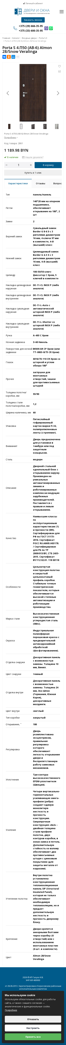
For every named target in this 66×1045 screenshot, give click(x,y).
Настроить (33, 1028)
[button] (58, 93)
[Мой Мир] (13, 57)
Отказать (33, 1019)
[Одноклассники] (9, 57)
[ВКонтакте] (4, 57)
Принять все (33, 1036)
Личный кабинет (34, 3)
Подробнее (11, 1010)
